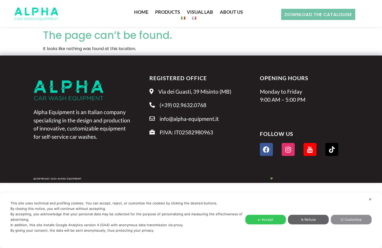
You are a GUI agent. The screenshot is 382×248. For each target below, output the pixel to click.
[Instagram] (288, 149)
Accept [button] (267, 219)
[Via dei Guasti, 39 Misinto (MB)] (198, 94)
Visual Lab (200, 12)
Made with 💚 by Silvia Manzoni (277, 178)
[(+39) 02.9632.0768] (198, 108)
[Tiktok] (331, 149)
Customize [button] (353, 219)
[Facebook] (266, 149)
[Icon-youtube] (310, 149)
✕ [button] (370, 199)
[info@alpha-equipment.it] (198, 121)
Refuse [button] (310, 219)
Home (141, 12)
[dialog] (191, 220)
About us (231, 12)
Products (167, 12)
